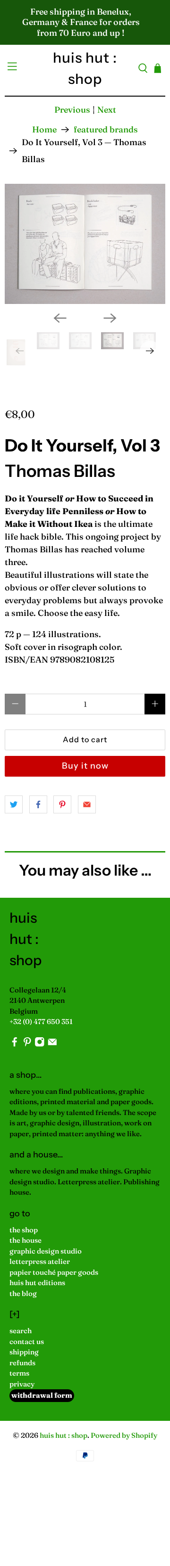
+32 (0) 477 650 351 (41, 1021)
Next (106, 109)
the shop (23, 1229)
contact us (26, 1341)
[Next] (110, 318)
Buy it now (85, 766)
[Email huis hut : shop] (52, 1044)
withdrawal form (41, 1395)
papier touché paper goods (53, 1272)
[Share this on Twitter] (14, 804)
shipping (24, 1351)
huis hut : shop (63, 1435)
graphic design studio (45, 1250)
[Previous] (60, 318)
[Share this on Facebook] (38, 804)
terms (19, 1373)
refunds (22, 1362)
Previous (72, 109)
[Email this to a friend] (87, 804)
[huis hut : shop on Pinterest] (27, 1044)
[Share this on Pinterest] (62, 804)
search (20, 1330)
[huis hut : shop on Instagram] (39, 1044)
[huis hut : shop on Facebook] (14, 1044)
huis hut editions (37, 1282)
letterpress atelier (39, 1261)
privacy (21, 1383)
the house (25, 1240)
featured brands (106, 129)
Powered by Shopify (124, 1435)
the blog (23, 1293)
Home (44, 129)
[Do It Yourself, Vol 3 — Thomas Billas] (85, 244)
